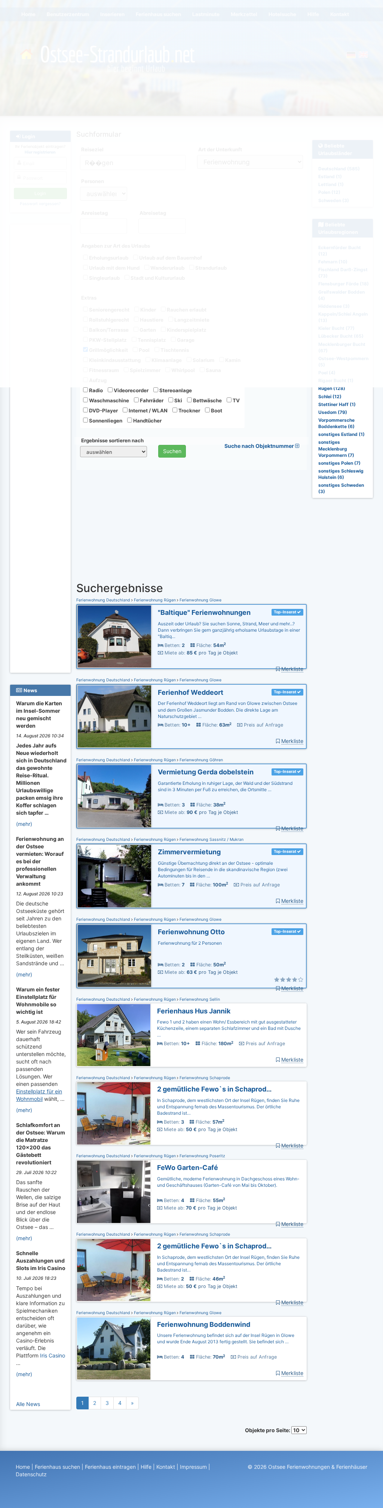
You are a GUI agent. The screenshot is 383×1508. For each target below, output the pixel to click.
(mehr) (24, 824)
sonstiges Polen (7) (339, 463)
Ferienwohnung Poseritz (201, 1156)
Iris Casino (52, 1355)
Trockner (188, 411)
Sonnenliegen (105, 421)
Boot (216, 411)
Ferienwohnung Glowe (199, 600)
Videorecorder (130, 390)
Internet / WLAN (148, 411)
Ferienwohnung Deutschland (103, 600)
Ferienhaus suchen (57, 1467)
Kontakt (165, 1467)
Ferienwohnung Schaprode (204, 1077)
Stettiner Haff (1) (337, 404)
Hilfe (146, 1467)
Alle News (28, 1404)
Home (23, 1467)
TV (236, 400)
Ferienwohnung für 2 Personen (190, 943)
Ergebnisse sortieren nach (112, 440)
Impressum (193, 1467)
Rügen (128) (331, 388)
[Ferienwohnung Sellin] (114, 1035)
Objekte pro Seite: (268, 1430)
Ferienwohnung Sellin (199, 999)
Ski (177, 400)
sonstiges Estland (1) (341, 434)
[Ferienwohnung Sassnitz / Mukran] (114, 876)
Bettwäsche (207, 400)
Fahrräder (151, 400)
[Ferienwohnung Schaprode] (114, 1113)
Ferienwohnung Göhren (200, 760)
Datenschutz (31, 1474)
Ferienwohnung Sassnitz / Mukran (210, 839)
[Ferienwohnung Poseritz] (114, 1191)
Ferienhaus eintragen (110, 1467)
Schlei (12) (329, 396)
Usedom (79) (332, 412)
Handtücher (147, 421)
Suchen (172, 451)
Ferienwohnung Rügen (155, 600)
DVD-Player (103, 411)
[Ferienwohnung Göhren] (114, 796)
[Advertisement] (40, 561)
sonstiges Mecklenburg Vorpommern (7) (336, 448)
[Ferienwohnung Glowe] (114, 636)
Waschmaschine (108, 400)
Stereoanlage (175, 390)
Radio (95, 390)
